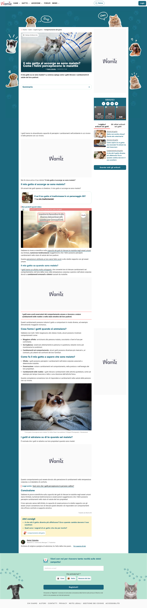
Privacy (63, 603)
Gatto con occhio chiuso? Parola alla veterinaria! (116, 135)
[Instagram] (112, 103)
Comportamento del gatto (53, 30)
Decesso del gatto (112, 140)
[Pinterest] (116, 103)
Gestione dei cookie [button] (93, 603)
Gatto (73, 578)
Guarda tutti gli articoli (110, 167)
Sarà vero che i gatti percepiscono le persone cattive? (53, 486)
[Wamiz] (6, 3)
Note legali (75, 603)
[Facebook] (103, 103)
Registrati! (73, 587)
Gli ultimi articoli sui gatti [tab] (118, 125)
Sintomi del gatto (112, 131)
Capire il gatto (38, 30)
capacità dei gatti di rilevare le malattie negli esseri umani (69, 250)
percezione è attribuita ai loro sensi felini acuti (44, 259)
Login (142, 3)
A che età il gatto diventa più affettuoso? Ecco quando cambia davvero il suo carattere (116, 156)
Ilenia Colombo (51, 69)
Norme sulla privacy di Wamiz (91, 593)
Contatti (52, 603)
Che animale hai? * (73, 574)
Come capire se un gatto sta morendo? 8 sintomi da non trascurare (116, 145)
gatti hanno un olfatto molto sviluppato (37, 270)
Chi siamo (32, 603)
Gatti (30, 30)
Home (25, 30)
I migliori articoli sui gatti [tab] (102, 125)
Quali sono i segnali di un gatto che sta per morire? (46, 528)
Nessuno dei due (84, 578)
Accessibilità (113, 603)
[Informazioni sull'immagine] (89, 34)
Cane (62, 578)
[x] (108, 103)
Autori (42, 603)
